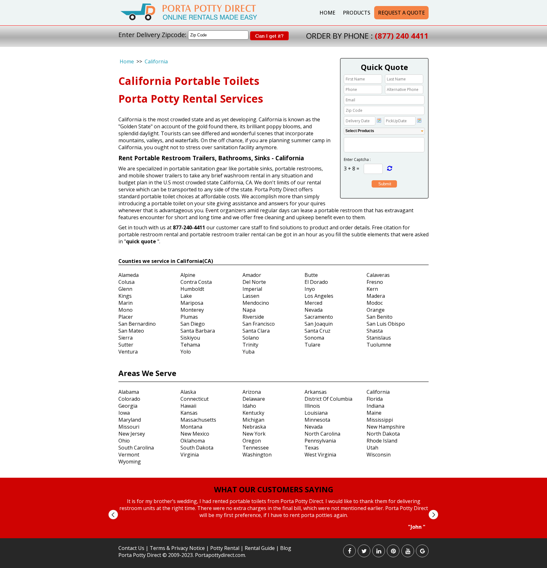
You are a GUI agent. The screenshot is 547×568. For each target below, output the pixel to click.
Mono (125, 309)
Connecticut (194, 398)
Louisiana (316, 412)
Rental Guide (260, 548)
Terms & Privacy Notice (177, 548)
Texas (312, 447)
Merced (313, 302)
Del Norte (254, 281)
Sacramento (319, 316)
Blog (285, 548)
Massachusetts (198, 419)
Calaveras (378, 274)
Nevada (314, 309)
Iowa (124, 412)
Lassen (250, 295)
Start (271, 536)
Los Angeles (319, 295)
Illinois (312, 405)
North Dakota (383, 433)
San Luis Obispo (386, 323)
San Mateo (131, 330)
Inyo (310, 288)
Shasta (375, 330)
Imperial (252, 288)
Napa (248, 309)
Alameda (128, 274)
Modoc (375, 302)
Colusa (126, 281)
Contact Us (131, 548)
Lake (186, 295)
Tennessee (255, 447)
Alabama (128, 391)
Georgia (127, 405)
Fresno (375, 281)
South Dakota (196, 447)
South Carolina (136, 447)
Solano (250, 337)
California (156, 61)
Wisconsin (379, 454)
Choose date (378, 120)
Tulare (312, 344)
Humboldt (192, 288)
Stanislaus (379, 337)
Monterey (192, 309)
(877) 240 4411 (402, 35)
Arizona (251, 391)
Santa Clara (256, 330)
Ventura (128, 351)
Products (356, 12)
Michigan (253, 419)
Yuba (248, 351)
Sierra (125, 337)
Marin (125, 302)
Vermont (128, 454)
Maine (374, 412)
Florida (375, 398)
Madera (376, 295)
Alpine (187, 274)
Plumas (189, 316)
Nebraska (254, 426)
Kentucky (253, 412)
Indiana (375, 405)
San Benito (380, 316)
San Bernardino (137, 323)
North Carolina (322, 433)
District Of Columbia (328, 398)
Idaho (249, 405)
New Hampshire (386, 426)
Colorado (129, 398)
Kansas (189, 412)
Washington (257, 454)
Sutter (125, 344)
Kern (372, 288)
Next (433, 515)
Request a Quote (401, 12)
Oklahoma (192, 440)
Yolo (185, 351)
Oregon (251, 440)
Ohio (124, 440)
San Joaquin (319, 323)
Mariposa (191, 302)
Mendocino (255, 302)
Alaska (188, 391)
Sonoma (314, 337)
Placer (125, 316)
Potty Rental (224, 548)
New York (254, 433)
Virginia (189, 454)
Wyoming (129, 461)
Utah (372, 447)
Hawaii (188, 405)
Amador (251, 274)
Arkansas (316, 391)
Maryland (129, 419)
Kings (125, 295)
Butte (311, 274)
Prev (113, 515)
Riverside (253, 316)
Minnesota (317, 419)
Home (327, 12)
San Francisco (258, 323)
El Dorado (316, 281)
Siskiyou (190, 337)
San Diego (192, 323)
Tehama (190, 344)
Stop (276, 536)
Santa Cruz (317, 330)
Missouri (128, 426)
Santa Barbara (197, 330)
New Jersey (131, 433)
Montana (191, 426)
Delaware (253, 398)
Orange (376, 309)
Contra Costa (196, 281)
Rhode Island (382, 440)
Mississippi (380, 419)
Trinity (250, 344)
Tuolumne (379, 344)
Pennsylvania (320, 440)
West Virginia (320, 454)
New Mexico (194, 433)
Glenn (125, 288)
